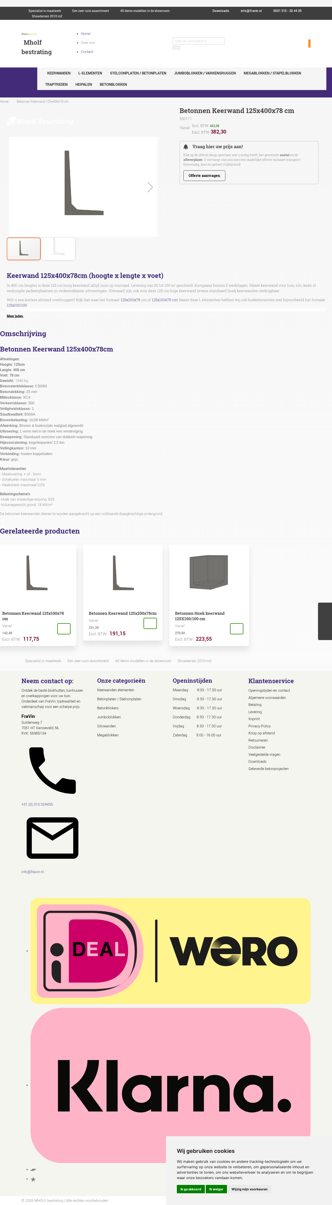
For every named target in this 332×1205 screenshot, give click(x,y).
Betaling (255, 704)
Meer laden (15, 316)
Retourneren (258, 740)
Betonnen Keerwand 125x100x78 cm (33, 616)
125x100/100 (17, 305)
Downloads (220, 11)
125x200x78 (130, 299)
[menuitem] (59, 73)
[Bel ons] (325, 617)
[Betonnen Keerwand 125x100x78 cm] (64, 628)
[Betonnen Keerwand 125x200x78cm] (150, 623)
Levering (255, 711)
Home (85, 33)
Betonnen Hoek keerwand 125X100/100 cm (200, 616)
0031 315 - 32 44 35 (287, 11)
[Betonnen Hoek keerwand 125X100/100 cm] (236, 628)
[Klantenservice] (325, 626)
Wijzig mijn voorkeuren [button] (249, 1189)
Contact (87, 51)
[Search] (176, 47)
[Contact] (325, 635)
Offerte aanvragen (204, 175)
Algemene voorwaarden (267, 697)
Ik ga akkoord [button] (190, 1189)
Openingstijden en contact (269, 690)
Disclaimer (256, 747)
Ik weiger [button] (216, 1189)
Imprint (254, 718)
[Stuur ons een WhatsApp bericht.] (325, 608)
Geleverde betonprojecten (268, 768)
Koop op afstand (261, 733)
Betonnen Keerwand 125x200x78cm (123, 613)
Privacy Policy (259, 726)
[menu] (182, 78)
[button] (150, 187)
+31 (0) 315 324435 (37, 804)
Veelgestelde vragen (264, 754)
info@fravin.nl (251, 11)
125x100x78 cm (164, 299)
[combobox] (199, 40)
